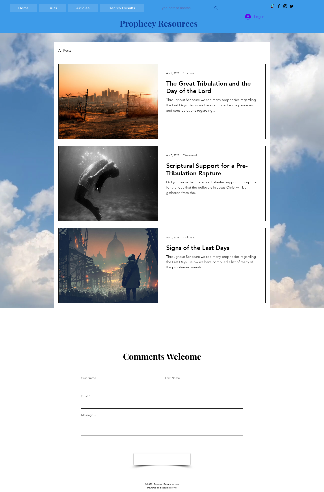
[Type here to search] (216, 8)
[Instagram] (285, 6)
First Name (88, 377)
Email (84, 396)
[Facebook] (278, 6)
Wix (175, 487)
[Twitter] (291, 6)
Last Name (172, 377)
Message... (88, 414)
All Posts (64, 50)
